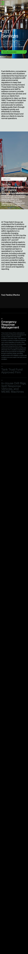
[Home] (5, 3)
